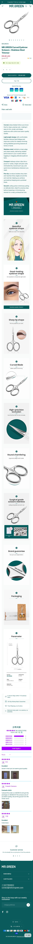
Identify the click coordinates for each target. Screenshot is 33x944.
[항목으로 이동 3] (13, 40)
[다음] (30, 2)
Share (5, 104)
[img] (6, 759)
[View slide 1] (13, 856)
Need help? (28, 104)
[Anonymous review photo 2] (15, 829)
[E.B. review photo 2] (15, 775)
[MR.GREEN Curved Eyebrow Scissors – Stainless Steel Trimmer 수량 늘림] (10, 70)
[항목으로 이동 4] (15, 40)
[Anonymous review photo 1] (6, 829)
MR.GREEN (5, 44)
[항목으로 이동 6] (20, 40)
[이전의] (2, 2)
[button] (9, 736)
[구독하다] (28, 905)
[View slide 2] (15, 856)
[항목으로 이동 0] (9, 40)
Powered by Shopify (22, 936)
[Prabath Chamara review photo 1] (6, 805)
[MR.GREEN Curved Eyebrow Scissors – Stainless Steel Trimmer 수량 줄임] (3, 70)
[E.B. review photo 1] (6, 775)
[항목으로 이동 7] (22, 40)
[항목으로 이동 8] (24, 40)
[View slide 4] (20, 856)
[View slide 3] (17, 856)
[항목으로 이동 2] (11, 40)
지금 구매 (16, 81)
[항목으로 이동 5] (17, 40)
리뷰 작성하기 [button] (16, 748)
